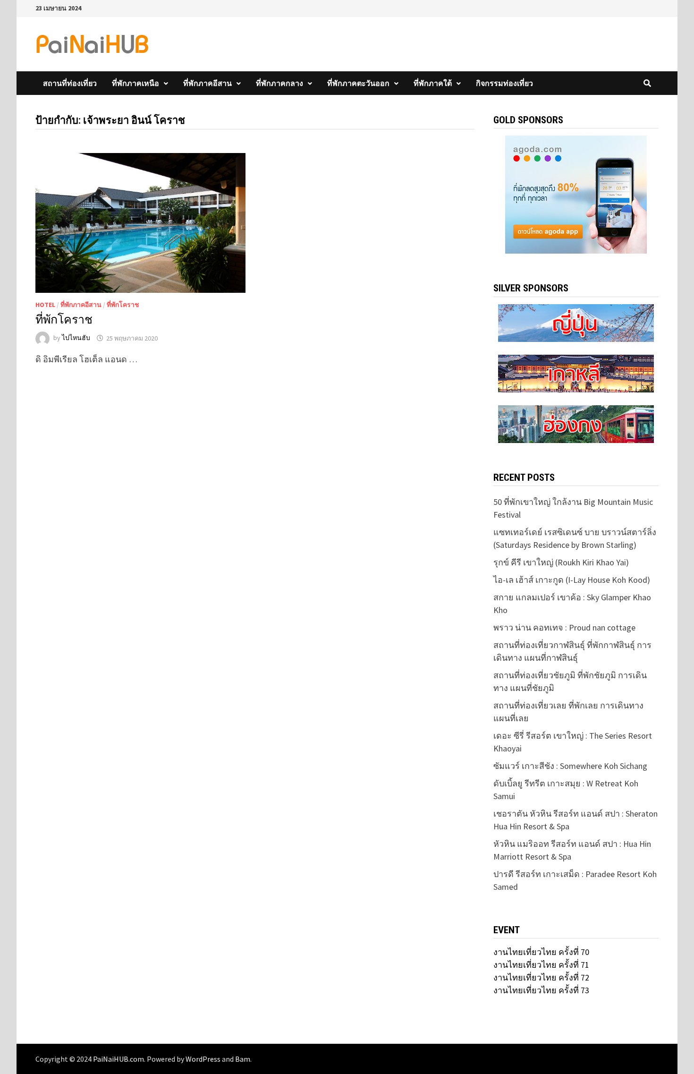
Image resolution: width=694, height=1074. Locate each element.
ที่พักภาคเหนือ (135, 83)
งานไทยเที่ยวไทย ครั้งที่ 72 (541, 977)
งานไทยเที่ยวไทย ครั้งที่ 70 (541, 951)
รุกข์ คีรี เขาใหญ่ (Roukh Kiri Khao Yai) (561, 562)
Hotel (45, 304)
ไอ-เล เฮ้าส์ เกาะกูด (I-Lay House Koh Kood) (571, 579)
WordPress (203, 1059)
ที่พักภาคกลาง (279, 83)
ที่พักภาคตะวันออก (358, 83)
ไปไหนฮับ (76, 338)
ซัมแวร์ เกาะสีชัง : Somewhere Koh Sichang (570, 765)
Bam (242, 1059)
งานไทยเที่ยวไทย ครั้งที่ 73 (541, 990)
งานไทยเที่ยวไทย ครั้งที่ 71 (541, 964)
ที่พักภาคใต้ (433, 83)
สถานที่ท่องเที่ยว (70, 83)
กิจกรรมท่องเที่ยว (504, 83)
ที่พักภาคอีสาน (207, 83)
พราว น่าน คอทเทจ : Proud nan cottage (564, 627)
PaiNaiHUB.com (118, 1059)
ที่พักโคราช (123, 304)
